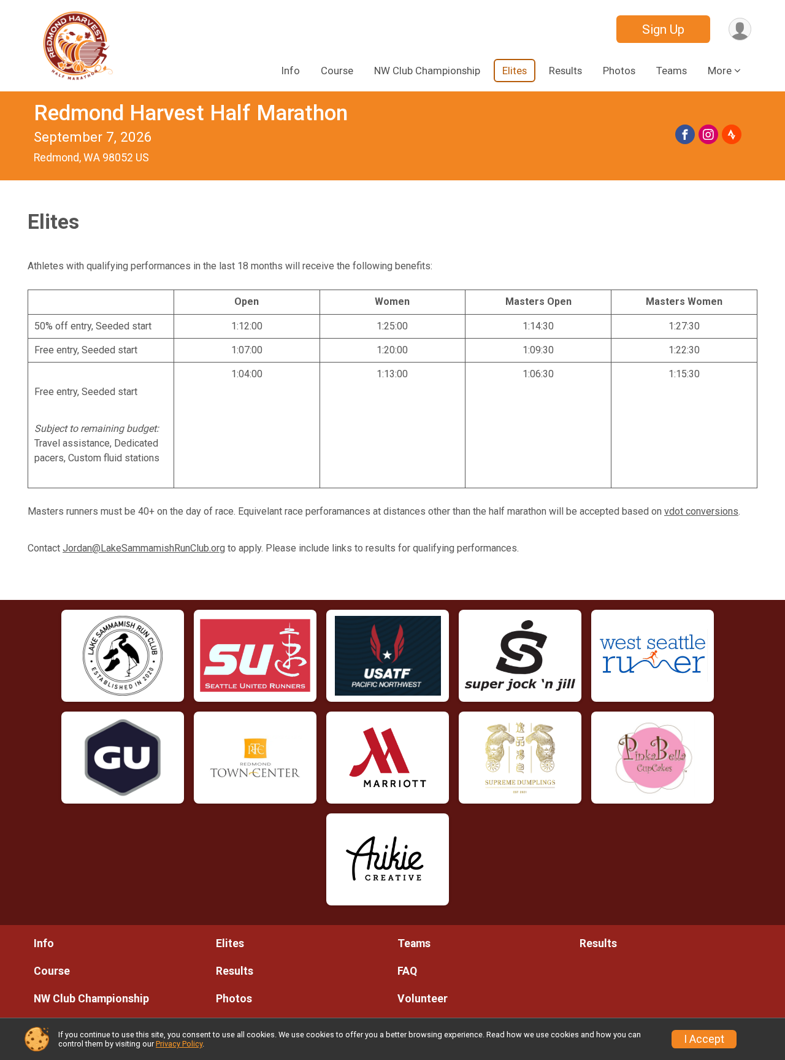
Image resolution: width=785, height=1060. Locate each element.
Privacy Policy (179, 1043)
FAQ (407, 971)
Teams (671, 70)
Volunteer (422, 999)
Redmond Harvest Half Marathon (191, 113)
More (720, 70)
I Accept (704, 1039)
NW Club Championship (427, 70)
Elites (514, 70)
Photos (619, 70)
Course (337, 70)
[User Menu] (740, 29)
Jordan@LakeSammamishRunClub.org (144, 548)
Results (565, 70)
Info (290, 70)
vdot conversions (701, 511)
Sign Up (663, 29)
